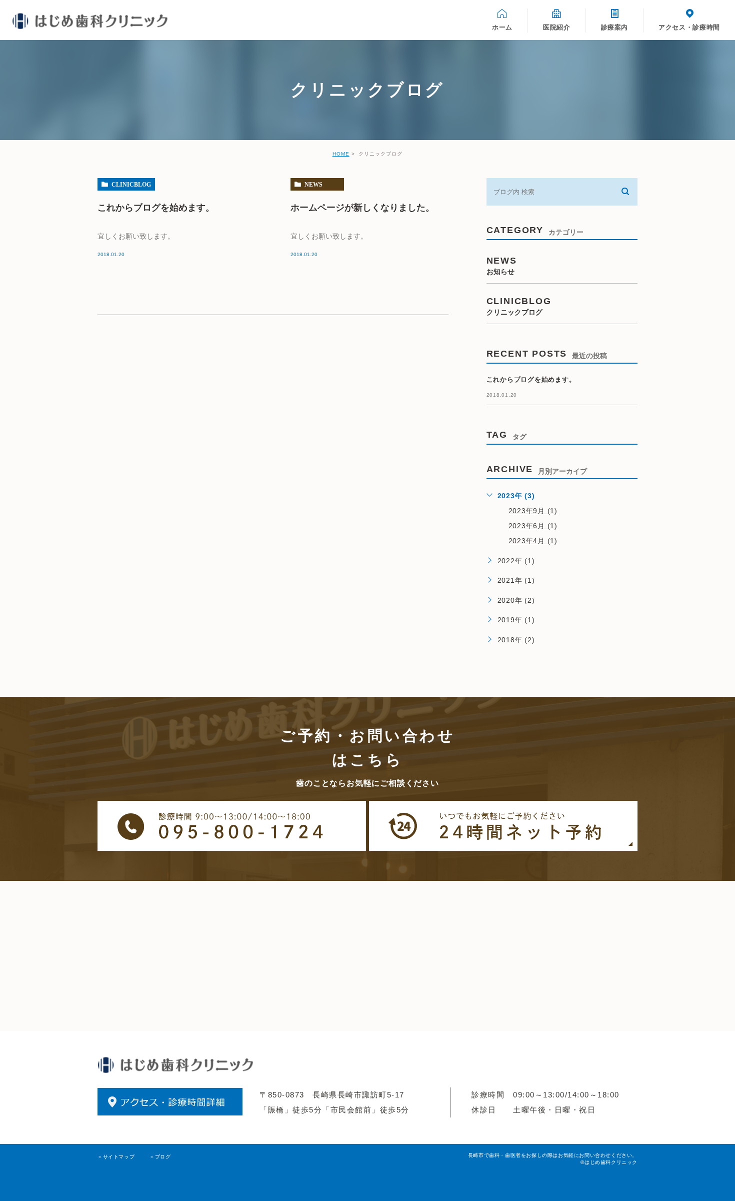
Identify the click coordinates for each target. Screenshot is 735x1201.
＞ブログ (160, 1156)
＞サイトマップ (116, 1156)
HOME (341, 154)
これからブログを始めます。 (156, 207)
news (313, 184)
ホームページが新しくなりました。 (362, 207)
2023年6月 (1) (533, 526)
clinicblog (131, 184)
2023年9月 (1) (533, 511)
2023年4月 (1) (533, 541)
